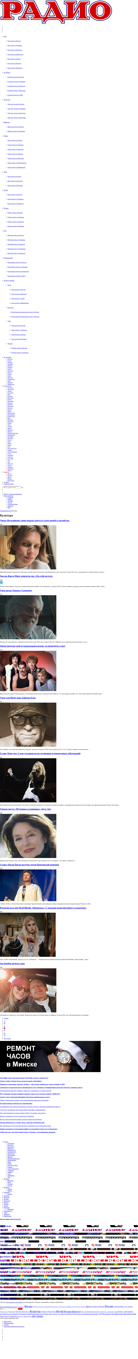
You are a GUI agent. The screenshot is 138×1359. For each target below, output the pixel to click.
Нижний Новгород (13, 433)
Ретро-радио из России (15, 194)
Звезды (9, 474)
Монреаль (10, 430)
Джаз (9, 321)
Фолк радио (20, 1316)
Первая (6, 1018)
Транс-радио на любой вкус (9, 1316)
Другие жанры (9, 280)
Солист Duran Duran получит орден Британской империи (29, 864)
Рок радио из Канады (14, 63)
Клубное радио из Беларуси (16, 86)
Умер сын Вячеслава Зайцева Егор (18, 698)
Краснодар (10, 421)
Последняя (7, 1038)
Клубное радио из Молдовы (16, 90)
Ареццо (10, 391)
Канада (9, 372)
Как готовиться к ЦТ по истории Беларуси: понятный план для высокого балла (25, 1126)
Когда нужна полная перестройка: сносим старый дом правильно (21, 1119)
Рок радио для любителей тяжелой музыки (119, 1314)
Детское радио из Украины (19, 352)
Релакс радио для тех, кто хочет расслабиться (58, 1314)
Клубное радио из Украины (16, 81)
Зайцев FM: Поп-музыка (10, 1249)
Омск (9, 441)
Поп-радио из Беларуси (15, 181)
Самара (10, 450)
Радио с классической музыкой (111, 1311)
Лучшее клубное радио (48, 1312)
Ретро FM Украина (8, 1272)
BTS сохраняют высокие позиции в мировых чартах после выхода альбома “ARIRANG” (30, 1094)
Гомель (9, 409)
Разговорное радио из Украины (18, 267)
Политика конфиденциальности (14, 1326)
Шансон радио (28, 1316)
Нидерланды (11, 379)
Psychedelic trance (7, 1264)
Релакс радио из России (15, 213)
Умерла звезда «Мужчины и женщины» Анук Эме (25, 809)
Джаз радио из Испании (19, 339)
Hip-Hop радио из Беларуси (16, 244)
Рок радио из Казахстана (15, 54)
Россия (9, 360)
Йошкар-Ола (11, 413)
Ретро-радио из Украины (15, 199)
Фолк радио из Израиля (18, 294)
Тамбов (10, 1172)
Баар (9, 394)
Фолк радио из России (18, 289)
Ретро (6, 190)
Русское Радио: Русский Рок (11, 1245)
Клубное (9, 1306)
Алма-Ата (10, 387)
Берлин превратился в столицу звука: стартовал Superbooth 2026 (22, 1122)
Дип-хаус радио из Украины (17, 108)
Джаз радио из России (18, 325)
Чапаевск (10, 467)
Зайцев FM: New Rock (9, 1295)
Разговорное (8, 258)
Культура (10, 475)
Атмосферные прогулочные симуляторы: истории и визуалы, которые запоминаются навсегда (30, 1106)
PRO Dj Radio (5, 1226)
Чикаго (10, 470)
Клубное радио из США (15, 95)
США (9, 381)
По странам (7, 357)
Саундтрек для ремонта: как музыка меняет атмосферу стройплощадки (22, 1110)
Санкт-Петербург (12, 452)
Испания (10, 367)
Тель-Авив (11, 458)
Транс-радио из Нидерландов (17, 163)
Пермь (9, 445)
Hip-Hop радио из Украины (16, 240)
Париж (9, 443)
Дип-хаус (7, 100)
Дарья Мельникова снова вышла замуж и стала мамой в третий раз (34, 520)
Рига (9, 447)
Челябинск (11, 468)
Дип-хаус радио (20, 1311)
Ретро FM (17, 1219)
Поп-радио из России (14, 176)
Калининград (11, 414)
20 (4, 1023)
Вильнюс (10, 403)
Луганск (10, 426)
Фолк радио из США (18, 298)
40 (4, 1033)
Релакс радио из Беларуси (16, 222)
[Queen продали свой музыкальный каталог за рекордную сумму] (28, 690)
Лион (9, 425)
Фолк (9, 285)
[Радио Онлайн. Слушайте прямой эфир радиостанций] (56, 23)
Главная (2, 511)
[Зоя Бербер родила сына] (28, 1012)
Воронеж (10, 408)
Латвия (10, 374)
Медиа (9, 477)
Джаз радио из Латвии (18, 334)
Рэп (5, 231)
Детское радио (4, 1311)
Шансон (7, 122)
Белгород (10, 396)
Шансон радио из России (16, 127)
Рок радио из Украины (15, 45)
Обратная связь (9, 484)
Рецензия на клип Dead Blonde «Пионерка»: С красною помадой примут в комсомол (43, 908)
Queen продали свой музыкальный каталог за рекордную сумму (32, 646)
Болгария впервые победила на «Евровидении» (16, 1103)
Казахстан (10, 371)
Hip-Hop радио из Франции (16, 253)
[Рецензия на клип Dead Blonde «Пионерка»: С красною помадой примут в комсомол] (28, 956)
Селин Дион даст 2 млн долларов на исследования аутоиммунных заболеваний (40, 753)
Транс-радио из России (15, 140)
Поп (5, 172)
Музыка (10, 479)
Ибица (9, 411)
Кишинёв (10, 420)
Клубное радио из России (16, 77)
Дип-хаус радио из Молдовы (17, 117)
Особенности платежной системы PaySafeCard (19, 1268)
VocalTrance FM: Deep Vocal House (14, 1287)
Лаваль (9, 423)
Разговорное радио (37, 1314)
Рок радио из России (14, 41)
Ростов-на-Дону (12, 448)
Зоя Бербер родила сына (12, 963)
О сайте (6, 482)
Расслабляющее (68, 1306)
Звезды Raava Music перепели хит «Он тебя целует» (26, 576)
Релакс (6, 208)
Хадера (9, 465)
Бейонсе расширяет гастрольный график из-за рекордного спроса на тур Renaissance (28, 1129)
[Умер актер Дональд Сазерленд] (28, 639)
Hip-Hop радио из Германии (16, 249)
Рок (5, 36)
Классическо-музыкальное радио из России (25, 312)
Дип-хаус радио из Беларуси (17, 113)
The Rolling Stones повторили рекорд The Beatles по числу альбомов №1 (24, 1078)
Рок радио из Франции (15, 68)
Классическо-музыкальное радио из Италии (25, 316)
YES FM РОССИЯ (7, 1257)
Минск (9, 428)
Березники (11, 398)
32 (4, 1030)
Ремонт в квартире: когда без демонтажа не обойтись (17, 1116)
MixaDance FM (6, 1238)
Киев (9, 418)
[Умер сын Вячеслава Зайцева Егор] (28, 746)
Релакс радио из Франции (16, 226)
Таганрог (10, 457)
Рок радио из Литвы (14, 59)
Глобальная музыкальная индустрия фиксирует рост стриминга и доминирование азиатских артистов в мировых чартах (41, 1087)
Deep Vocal (4, 1291)
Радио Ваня (5, 1260)
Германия (10, 364)
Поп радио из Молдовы (15, 185)
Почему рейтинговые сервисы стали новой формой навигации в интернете (24, 1100)
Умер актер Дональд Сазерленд (16, 590)
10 (4, 1021)
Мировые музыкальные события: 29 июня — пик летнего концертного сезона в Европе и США (32, 1084)
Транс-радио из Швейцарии (16, 167)
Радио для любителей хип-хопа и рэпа (91, 1311)
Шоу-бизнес (11, 480)
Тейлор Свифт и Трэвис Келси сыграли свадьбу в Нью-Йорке (21, 1081)
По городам (7, 386)
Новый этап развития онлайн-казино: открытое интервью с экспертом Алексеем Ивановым (37, 1253)
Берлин (10, 399)
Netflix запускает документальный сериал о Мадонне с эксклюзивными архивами (27, 1132)
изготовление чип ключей (14, 1302)
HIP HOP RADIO (7, 1241)
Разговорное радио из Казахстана (18, 271)
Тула (9, 460)
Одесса (9, 440)
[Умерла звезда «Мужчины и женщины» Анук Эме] (28, 857)
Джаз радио (11, 1311)
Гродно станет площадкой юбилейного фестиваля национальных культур (25, 1097)
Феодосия (10, 463)
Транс (6, 136)
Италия (10, 369)
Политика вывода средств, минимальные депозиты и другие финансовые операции (34, 1234)
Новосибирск (11, 435)
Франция (10, 382)
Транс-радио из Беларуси (16, 149)
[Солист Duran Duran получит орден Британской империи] (28, 900)
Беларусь (10, 359)
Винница (10, 404)
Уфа (9, 462)
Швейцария (11, 384)
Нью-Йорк (10, 436)
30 (4, 1027)
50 (4, 1035)
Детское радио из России (19, 348)
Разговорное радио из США (16, 276)
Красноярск (11, 1155)
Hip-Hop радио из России (16, 235)
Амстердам (11, 389)
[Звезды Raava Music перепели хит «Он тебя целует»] (1, 583)
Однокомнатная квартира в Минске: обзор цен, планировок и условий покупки (25, 1091)
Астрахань (10, 392)
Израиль (10, 365)
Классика (11, 307)
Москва (10, 431)
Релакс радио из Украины (16, 217)
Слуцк (9, 453)
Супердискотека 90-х (8, 1283)
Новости (6, 472)
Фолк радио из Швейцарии (20, 303)
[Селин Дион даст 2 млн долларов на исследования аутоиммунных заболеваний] (28, 802)
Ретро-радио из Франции (16, 203)
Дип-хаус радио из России (16, 104)
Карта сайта (7, 1321)
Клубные (7, 72)
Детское (10, 343)
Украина (10, 362)
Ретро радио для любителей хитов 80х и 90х (87, 1314)
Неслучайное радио (8, 1299)
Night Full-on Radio (8, 1280)
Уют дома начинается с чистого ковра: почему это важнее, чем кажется (23, 1113)
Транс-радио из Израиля (15, 154)
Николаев (10, 438)
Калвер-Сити (11, 416)
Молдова (10, 377)
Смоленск (10, 455)
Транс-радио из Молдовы (16, 158)
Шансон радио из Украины (16, 131)
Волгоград (10, 406)
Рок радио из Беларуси (15, 50)
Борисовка (10, 401)
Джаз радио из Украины (19, 330)
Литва (9, 376)
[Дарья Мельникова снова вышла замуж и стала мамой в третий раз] (28, 569)
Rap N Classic (5, 1276)
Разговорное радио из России (17, 262)
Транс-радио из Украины (15, 145)
